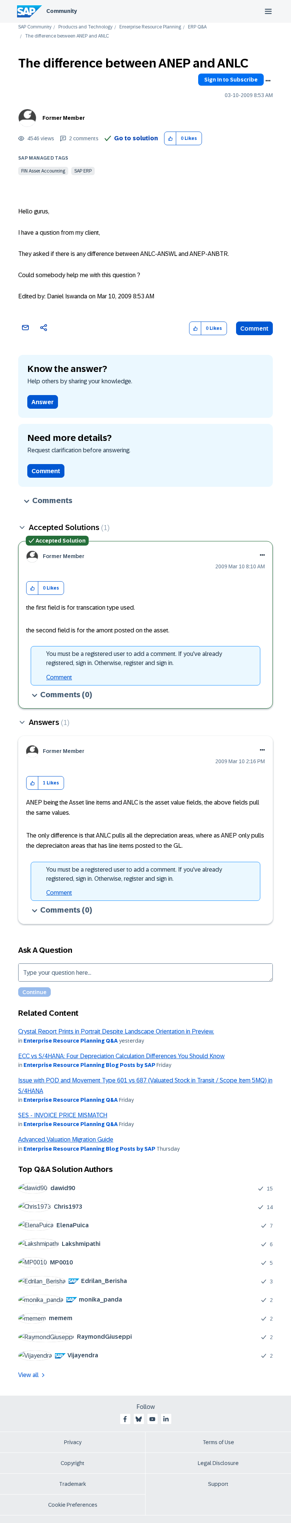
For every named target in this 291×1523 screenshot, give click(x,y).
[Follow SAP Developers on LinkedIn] (166, 1419)
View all (28, 1375)
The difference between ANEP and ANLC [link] (67, 36)
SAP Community (35, 27)
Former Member (63, 118)
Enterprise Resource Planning (150, 27)
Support (218, 1484)
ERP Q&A (197, 27)
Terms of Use (218, 1442)
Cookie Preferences (72, 1505)
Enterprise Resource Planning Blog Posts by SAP (89, 1065)
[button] (170, 138)
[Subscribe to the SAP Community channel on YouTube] (152, 1419)
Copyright (72, 1463)
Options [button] (268, 81)
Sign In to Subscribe (231, 80)
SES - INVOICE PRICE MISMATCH (62, 1115)
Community (61, 11)
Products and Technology (85, 27)
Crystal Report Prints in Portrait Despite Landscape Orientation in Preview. (116, 1031)
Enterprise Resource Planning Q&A (70, 1041)
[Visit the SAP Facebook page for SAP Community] (125, 1419)
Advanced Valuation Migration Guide (65, 1139)
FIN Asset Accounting (43, 171)
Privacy (72, 1442)
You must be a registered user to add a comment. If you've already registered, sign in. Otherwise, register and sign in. (134, 658)
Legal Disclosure (218, 1463)
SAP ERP (83, 171)
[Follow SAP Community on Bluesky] (139, 1419)
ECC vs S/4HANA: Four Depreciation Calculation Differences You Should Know (121, 1056)
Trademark (72, 1484)
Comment (254, 328)
